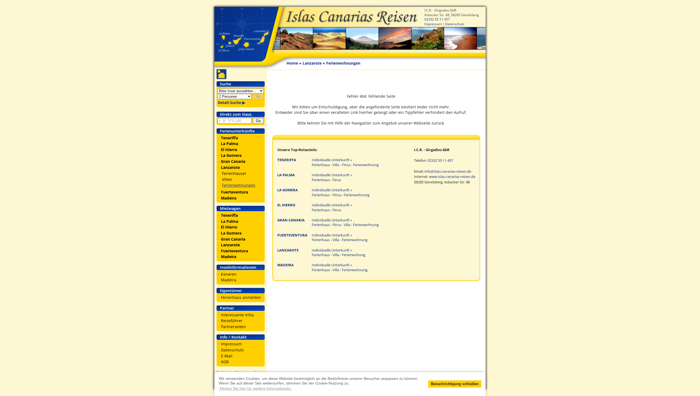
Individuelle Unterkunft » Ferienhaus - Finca (332, 177)
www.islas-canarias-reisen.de (452, 176)
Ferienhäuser (234, 173)
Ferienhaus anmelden (241, 297)
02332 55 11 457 (437, 19)
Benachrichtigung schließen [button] (455, 384)
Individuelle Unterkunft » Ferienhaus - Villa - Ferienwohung (338, 253)
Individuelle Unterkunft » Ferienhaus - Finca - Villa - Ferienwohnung (345, 222)
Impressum (433, 24)
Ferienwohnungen (238, 185)
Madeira (228, 279)
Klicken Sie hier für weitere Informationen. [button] (256, 388)
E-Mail (226, 356)
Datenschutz (454, 24)
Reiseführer (232, 320)
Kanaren (229, 274)
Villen (227, 179)
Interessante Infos (237, 314)
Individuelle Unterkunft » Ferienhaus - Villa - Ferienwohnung (340, 237)
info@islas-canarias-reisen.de (447, 171)
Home (292, 63)
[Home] (350, 30)
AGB (225, 361)
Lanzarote (312, 63)
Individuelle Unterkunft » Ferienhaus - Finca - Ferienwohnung (340, 192)
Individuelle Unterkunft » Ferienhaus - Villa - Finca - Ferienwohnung (345, 162)
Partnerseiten (233, 326)
